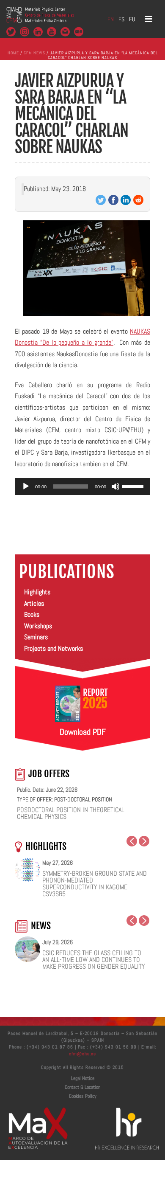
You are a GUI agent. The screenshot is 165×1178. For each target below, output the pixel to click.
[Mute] (115, 486)
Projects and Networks (53, 648)
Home (13, 53)
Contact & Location (82, 1087)
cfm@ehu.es (82, 1054)
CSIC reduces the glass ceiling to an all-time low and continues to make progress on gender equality (93, 960)
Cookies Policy (82, 1096)
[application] (82, 486)
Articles (34, 603)
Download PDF (83, 731)
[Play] (26, 486)
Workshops (38, 625)
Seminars (36, 637)
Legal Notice (82, 1078)
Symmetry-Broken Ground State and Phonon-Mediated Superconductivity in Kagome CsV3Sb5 (94, 883)
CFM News (34, 53)
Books (31, 614)
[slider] (134, 485)
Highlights (37, 592)
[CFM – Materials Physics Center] (40, 19)
